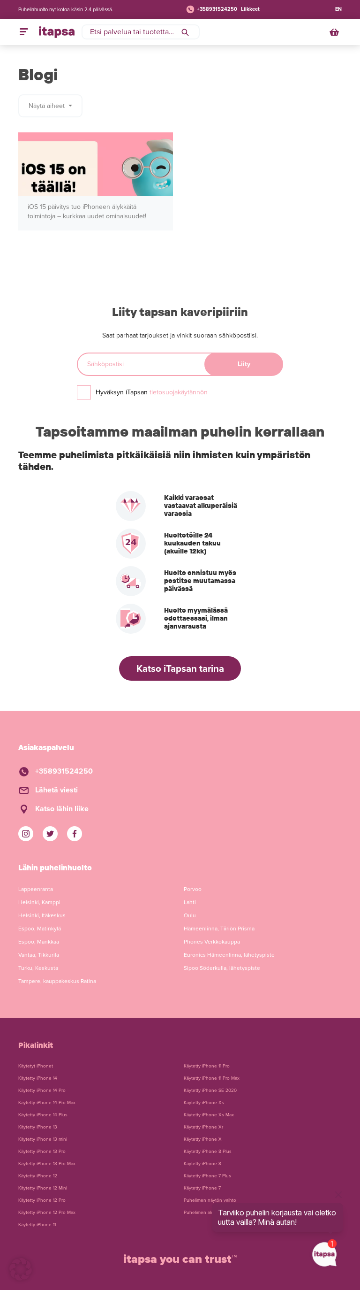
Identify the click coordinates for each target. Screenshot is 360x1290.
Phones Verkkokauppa (212, 941)
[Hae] (185, 32)
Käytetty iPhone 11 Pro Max (212, 1078)
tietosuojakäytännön (179, 392)
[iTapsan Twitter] (50, 833)
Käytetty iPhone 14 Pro (42, 1090)
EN (338, 9)
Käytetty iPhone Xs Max (209, 1115)
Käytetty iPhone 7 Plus (207, 1176)
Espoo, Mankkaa (38, 941)
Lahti (190, 902)
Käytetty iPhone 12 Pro (42, 1200)
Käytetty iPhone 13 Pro (42, 1151)
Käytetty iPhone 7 (202, 1188)
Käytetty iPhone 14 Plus (43, 1115)
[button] (20, 1269)
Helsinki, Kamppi (39, 902)
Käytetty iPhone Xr (203, 1127)
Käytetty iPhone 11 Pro (207, 1066)
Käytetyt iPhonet (35, 1066)
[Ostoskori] (335, 32)
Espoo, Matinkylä (39, 928)
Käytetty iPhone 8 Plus (208, 1151)
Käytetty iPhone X (203, 1139)
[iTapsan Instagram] (25, 833)
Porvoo (193, 889)
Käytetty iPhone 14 (37, 1078)
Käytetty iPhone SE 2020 (210, 1090)
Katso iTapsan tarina (180, 669)
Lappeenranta (35, 889)
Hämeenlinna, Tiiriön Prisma (219, 928)
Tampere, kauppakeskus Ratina (57, 981)
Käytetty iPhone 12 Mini (42, 1188)
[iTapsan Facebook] (74, 833)
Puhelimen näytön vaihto (210, 1200)
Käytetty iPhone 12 (37, 1176)
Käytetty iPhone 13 (37, 1127)
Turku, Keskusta (38, 968)
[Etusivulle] (57, 31)
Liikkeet (250, 9)
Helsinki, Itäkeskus (42, 915)
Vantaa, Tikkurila (38, 955)
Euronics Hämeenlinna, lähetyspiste (229, 955)
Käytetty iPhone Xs (204, 1102)
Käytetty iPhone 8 (202, 1163)
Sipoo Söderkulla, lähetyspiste (222, 968)
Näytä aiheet (48, 106)
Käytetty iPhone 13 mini (42, 1139)
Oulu (190, 915)
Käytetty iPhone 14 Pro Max (46, 1102)
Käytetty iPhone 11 (37, 1224)
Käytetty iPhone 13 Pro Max (46, 1163)
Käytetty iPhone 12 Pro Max (46, 1212)
